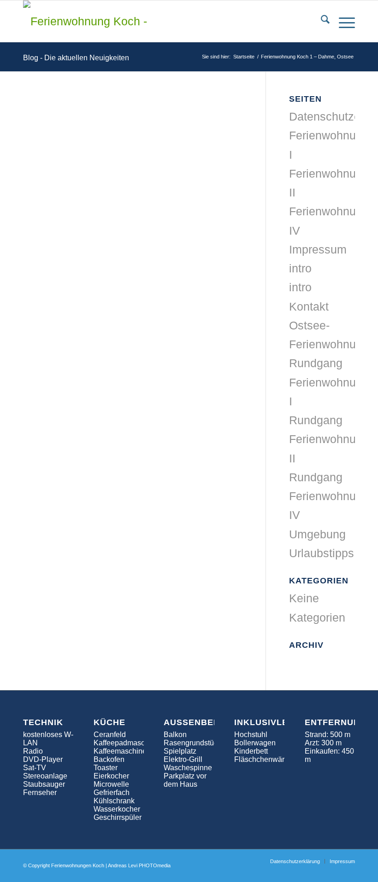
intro (300, 268)
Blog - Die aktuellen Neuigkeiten (76, 58)
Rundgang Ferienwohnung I (329, 382)
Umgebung (317, 534)
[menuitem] (321, 21)
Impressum (318, 249)
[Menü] (342, 21)
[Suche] (321, 21)
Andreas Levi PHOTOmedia (139, 865)
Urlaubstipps (321, 553)
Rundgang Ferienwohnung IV (329, 496)
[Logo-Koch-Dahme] (85, 21)
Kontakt (309, 306)
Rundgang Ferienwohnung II (329, 439)
